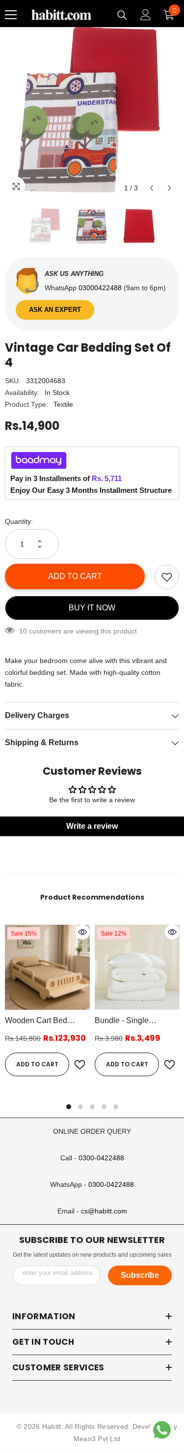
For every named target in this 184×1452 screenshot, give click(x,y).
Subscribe (140, 1275)
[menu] (11, 15)
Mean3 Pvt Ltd (97, 1439)
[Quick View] (82, 932)
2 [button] (80, 1106)
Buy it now (92, 608)
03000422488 (101, 288)
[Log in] (145, 14)
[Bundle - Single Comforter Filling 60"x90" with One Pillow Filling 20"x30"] (137, 967)
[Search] (122, 15)
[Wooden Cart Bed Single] (47, 967)
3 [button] (92, 1106)
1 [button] (68, 1106)
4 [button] (104, 1106)
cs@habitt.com (104, 1211)
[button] (151, 188)
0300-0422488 (101, 1158)
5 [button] (115, 1106)
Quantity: (19, 521)
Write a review (92, 826)
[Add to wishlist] (167, 577)
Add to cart (75, 576)
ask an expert (55, 309)
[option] (92, 110)
